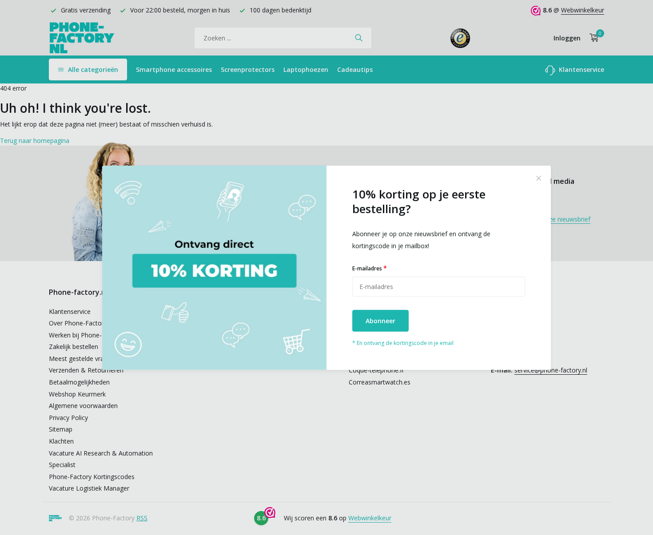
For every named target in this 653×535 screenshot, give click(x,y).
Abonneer (380, 321)
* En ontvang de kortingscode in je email (403, 343)
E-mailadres (369, 268)
